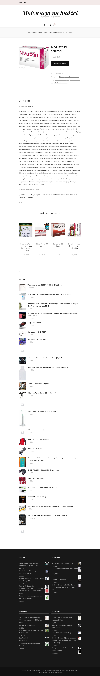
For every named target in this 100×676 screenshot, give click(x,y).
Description (50, 94)
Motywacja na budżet (50, 13)
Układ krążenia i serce (72, 77)
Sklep (20, 2)
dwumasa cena (75, 80)
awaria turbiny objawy (62, 80)
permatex (64, 83)
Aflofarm (62, 77)
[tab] (50, 93)
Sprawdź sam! (60, 63)
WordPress (58, 672)
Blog (25, 2)
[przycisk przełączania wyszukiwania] (50, 25)
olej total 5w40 (56, 83)
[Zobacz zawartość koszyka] (53, 25)
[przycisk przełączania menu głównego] (45, 25)
